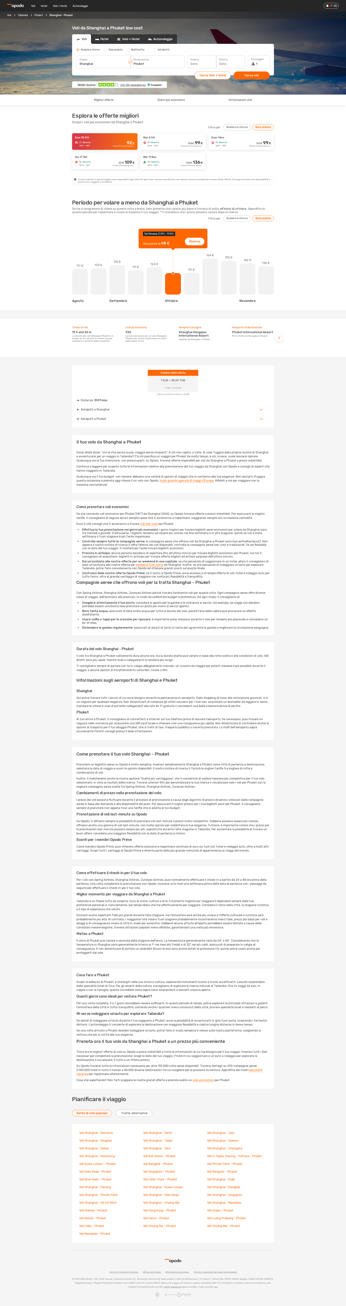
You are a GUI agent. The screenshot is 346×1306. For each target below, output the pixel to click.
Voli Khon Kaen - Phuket (95, 1179)
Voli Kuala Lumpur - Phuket (97, 1164)
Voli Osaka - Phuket (220, 1210)
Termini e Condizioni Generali (123, 1272)
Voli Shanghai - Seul (156, 1148)
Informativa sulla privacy (177, 1272)
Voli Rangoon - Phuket (222, 1171)
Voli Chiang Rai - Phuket (159, 1226)
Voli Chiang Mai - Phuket (223, 1226)
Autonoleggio (80, 6)
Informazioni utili (240, 100)
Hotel (44, 6)
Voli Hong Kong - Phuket (159, 1210)
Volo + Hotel (60, 6)
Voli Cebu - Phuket (91, 1226)
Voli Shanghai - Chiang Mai (161, 1202)
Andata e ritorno (237, 127)
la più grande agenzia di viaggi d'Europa (187, 480)
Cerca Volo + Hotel (212, 75)
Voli (33, 6)
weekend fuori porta (149, 565)
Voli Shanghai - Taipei (157, 1140)
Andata (194, 59)
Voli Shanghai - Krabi (221, 1179)
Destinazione (141, 59)
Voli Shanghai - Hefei (157, 1133)
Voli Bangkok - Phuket (158, 1164)
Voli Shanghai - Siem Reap (161, 1195)
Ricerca (194, 241)
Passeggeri (257, 59)
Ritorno (223, 59)
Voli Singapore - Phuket (159, 1171)
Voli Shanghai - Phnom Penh (98, 1195)
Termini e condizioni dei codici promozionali (215, 1272)
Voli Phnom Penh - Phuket (224, 1164)
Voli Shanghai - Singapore (224, 1195)
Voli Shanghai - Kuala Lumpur (163, 1187)
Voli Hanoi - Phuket (156, 1218)
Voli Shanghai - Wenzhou (96, 1133)
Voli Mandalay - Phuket (94, 1233)
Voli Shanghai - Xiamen (222, 1140)
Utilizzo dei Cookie (152, 1272)
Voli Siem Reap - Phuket (95, 1171)
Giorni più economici (171, 100)
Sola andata (263, 127)
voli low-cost (149, 524)
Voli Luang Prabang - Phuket (226, 1218)
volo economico (203, 1080)
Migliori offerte (104, 100)
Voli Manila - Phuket (92, 1218)
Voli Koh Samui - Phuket (159, 1156)
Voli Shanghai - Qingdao (95, 1140)
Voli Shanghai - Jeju (220, 1133)
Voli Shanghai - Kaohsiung (97, 1156)
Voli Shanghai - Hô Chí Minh (98, 1202)
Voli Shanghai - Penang (95, 1187)
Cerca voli (252, 75)
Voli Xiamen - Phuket (93, 1210)
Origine (83, 59)
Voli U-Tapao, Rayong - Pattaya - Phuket (234, 1156)
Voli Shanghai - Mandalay (224, 1202)
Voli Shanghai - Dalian (94, 1148)
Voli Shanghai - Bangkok (223, 1187)
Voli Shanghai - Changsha (224, 1148)
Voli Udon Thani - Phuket (160, 1179)
